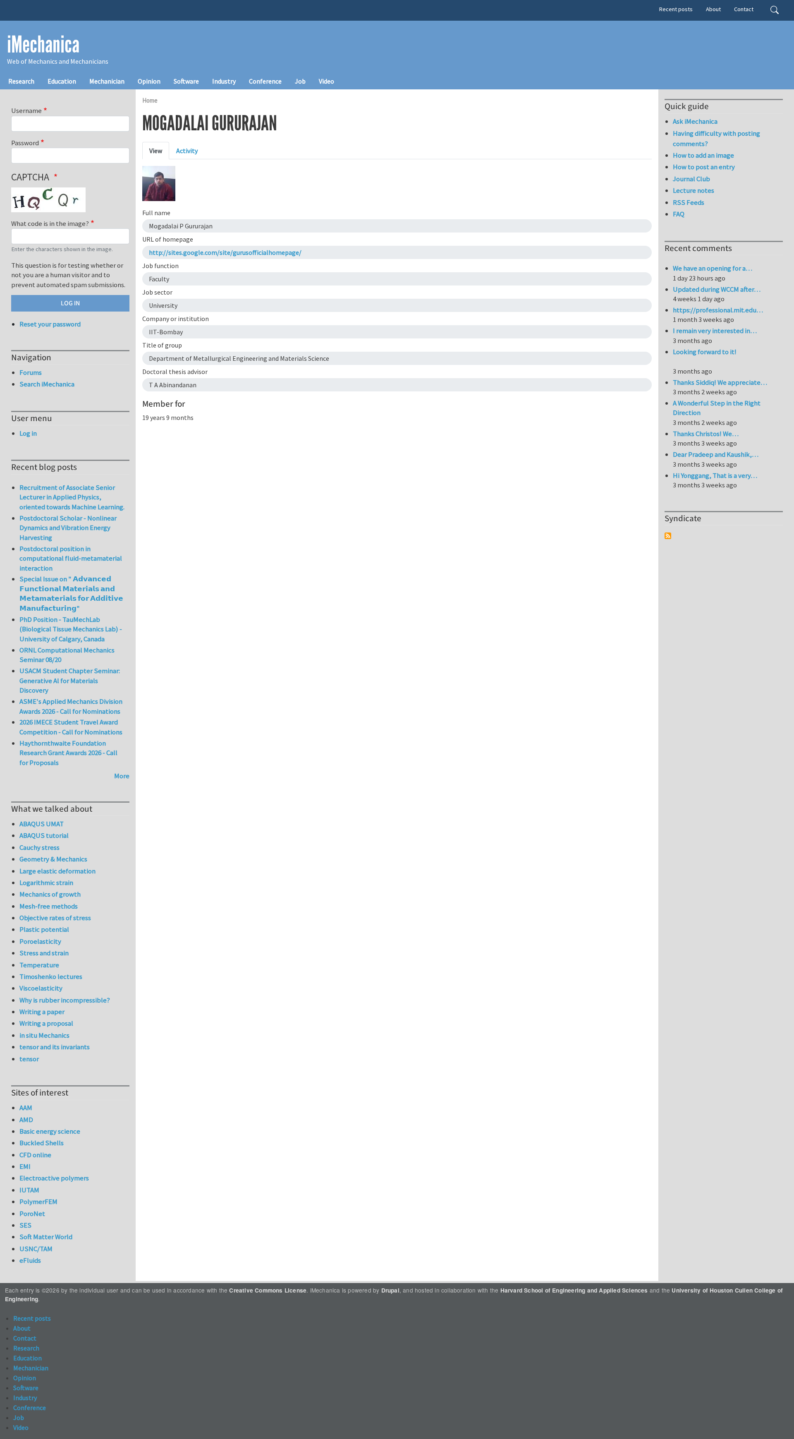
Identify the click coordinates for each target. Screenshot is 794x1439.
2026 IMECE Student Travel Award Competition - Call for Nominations (70, 726)
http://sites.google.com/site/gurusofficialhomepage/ (225, 252)
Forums (30, 372)
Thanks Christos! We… (706, 433)
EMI (25, 1166)
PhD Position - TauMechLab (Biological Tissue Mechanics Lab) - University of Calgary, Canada (70, 629)
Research (21, 81)
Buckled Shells (41, 1142)
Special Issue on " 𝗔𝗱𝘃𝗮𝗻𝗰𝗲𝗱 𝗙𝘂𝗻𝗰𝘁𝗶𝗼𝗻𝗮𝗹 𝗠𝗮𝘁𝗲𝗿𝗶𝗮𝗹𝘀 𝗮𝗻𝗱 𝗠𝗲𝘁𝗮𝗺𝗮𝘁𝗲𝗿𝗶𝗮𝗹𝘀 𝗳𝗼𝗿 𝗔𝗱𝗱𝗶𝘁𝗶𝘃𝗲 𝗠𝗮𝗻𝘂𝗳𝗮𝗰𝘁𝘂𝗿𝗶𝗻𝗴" (71, 593)
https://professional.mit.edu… (718, 309)
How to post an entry (704, 166)
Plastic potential (44, 929)
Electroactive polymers (54, 1177)
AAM (25, 1107)
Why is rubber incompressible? (64, 1000)
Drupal (390, 1290)
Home (150, 100)
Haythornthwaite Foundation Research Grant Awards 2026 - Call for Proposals (68, 753)
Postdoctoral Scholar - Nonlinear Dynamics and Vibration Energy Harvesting (68, 527)
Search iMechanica (46, 384)
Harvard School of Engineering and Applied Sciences (574, 1290)
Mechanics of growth (50, 894)
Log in (28, 433)
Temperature (39, 964)
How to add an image (703, 155)
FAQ (678, 213)
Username (26, 110)
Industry (224, 81)
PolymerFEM (38, 1201)
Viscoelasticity (40, 988)
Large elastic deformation (57, 870)
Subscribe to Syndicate (668, 535)
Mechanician (106, 81)
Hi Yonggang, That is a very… (715, 475)
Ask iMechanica (695, 121)
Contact (743, 9)
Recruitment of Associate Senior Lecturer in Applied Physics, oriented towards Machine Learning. (71, 497)
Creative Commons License (267, 1290)
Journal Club (691, 178)
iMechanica (43, 45)
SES (25, 1225)
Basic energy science (49, 1131)
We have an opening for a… (712, 268)
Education (62, 81)
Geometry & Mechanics (53, 858)
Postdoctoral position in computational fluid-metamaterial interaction (70, 558)
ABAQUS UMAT (41, 823)
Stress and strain (44, 952)
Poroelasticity (40, 941)
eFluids (30, 1260)
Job (300, 81)
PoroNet (32, 1213)
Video (326, 81)
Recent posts (676, 9)
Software (186, 81)
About (713, 9)
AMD (26, 1119)
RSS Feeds (688, 202)
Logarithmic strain (46, 882)
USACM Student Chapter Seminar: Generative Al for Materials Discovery (69, 680)
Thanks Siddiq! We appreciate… (720, 382)
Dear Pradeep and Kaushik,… (715, 454)
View (155, 150)
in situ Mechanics (44, 1035)
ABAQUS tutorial (44, 835)
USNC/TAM (36, 1248)
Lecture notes (693, 190)
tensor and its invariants (54, 1046)
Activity (187, 150)
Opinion (149, 81)
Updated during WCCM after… (717, 289)
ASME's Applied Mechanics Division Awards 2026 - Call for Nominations (70, 706)
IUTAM (29, 1189)
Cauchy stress (39, 847)
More (121, 775)
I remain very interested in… (715, 330)
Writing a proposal (46, 1023)
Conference (265, 81)
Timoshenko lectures (50, 976)
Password (25, 142)
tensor (29, 1058)
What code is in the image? (50, 223)
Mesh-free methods (48, 906)
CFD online (35, 1154)
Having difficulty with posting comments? (716, 138)
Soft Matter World (45, 1236)
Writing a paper (42, 1011)
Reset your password (50, 324)
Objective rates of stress (55, 917)
